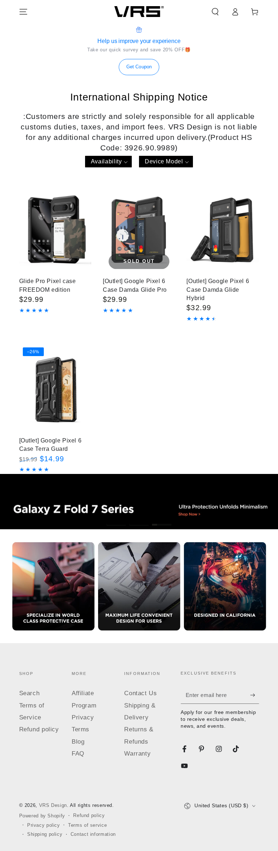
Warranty (137, 753)
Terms (80, 729)
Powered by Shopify (42, 815)
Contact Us (140, 693)
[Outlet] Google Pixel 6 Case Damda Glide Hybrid (217, 289)
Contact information (93, 834)
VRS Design (53, 805)
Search (29, 693)
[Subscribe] (254, 695)
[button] (215, 11)
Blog (78, 741)
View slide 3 (162, 519)
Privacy (83, 717)
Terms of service (87, 825)
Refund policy (39, 729)
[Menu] (23, 11)
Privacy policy (43, 825)
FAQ (78, 753)
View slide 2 (139, 519)
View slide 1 (116, 519)
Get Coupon (139, 66)
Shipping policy (44, 834)
